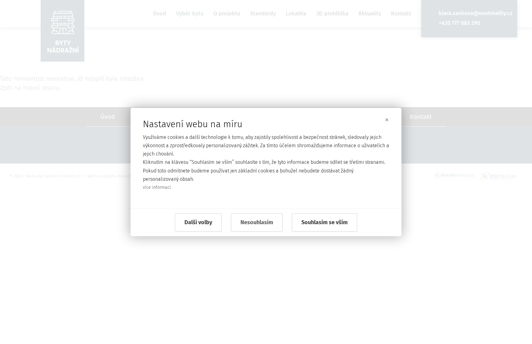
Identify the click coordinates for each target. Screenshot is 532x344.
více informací (157, 187)
